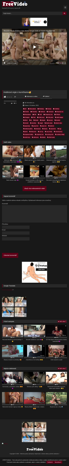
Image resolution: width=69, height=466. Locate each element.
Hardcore (42, 111)
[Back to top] (64, 461)
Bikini (26, 120)
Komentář (5, 203)
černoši (26, 123)
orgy (60, 128)
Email (4, 230)
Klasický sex (60, 111)
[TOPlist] (5, 444)
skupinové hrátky (29, 134)
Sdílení (47, 96)
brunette (58, 120)
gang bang (27, 126)
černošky (34, 123)
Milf (35, 114)
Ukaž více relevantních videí (34, 188)
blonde (36, 120)
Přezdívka (5, 224)
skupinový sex (40, 134)
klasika (45, 128)
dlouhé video (59, 123)
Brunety (49, 108)
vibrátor (43, 137)
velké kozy (27, 137)
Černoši (27, 111)
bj (31, 120)
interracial (38, 128)
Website (4, 235)
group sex (44, 126)
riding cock (33, 131)
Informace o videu (31, 96)
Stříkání (58, 114)
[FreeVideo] (34, 4)
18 (25, 108)
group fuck (35, 126)
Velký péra (50, 117)
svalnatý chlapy (60, 134)
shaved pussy (58, 131)
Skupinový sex (49, 114)
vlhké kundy (52, 137)
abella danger (59, 117)
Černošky (34, 111)
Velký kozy (41, 117)
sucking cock (50, 134)
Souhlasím (50, 462)
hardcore (52, 126)
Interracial (50, 111)
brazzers (50, 120)
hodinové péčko (28, 128)
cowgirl (41, 123)
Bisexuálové (33, 108)
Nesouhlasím (58, 462)
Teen (34, 117)
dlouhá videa (49, 123)
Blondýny (41, 108)
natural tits (53, 128)
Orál (41, 114)
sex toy (41, 131)
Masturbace (28, 114)
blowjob (43, 120)
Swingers (27, 117)
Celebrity (57, 108)
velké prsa (35, 137)
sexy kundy (49, 131)
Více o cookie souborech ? (34, 464)
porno (26, 131)
